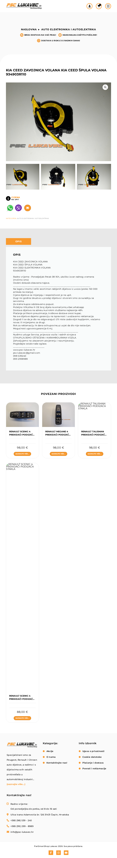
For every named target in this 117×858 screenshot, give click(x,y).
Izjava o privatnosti (93, 751)
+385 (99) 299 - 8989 (22, 826)
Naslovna (29, 29)
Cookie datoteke (92, 757)
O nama (51, 757)
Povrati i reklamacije (94, 768)
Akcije (49, 751)
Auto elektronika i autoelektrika (68, 29)
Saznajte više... (22, 454)
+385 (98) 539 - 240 (21, 820)
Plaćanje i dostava (93, 762)
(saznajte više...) (16, 784)
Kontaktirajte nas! (56, 762)
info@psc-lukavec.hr (22, 832)
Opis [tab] (18, 241)
